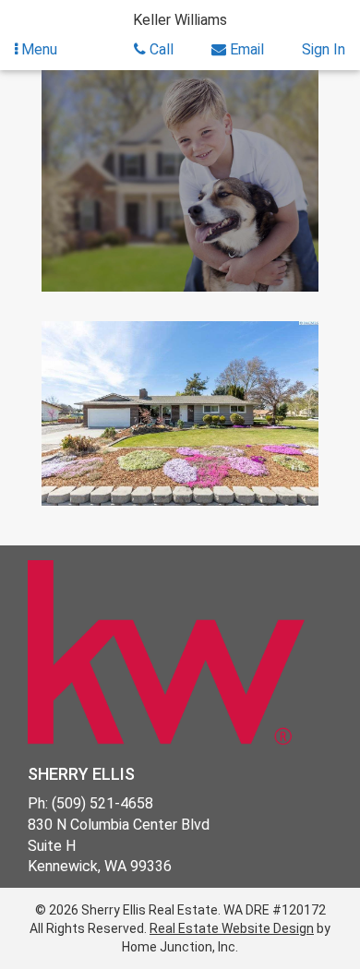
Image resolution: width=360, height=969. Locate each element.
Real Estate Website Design (232, 928)
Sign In (323, 49)
